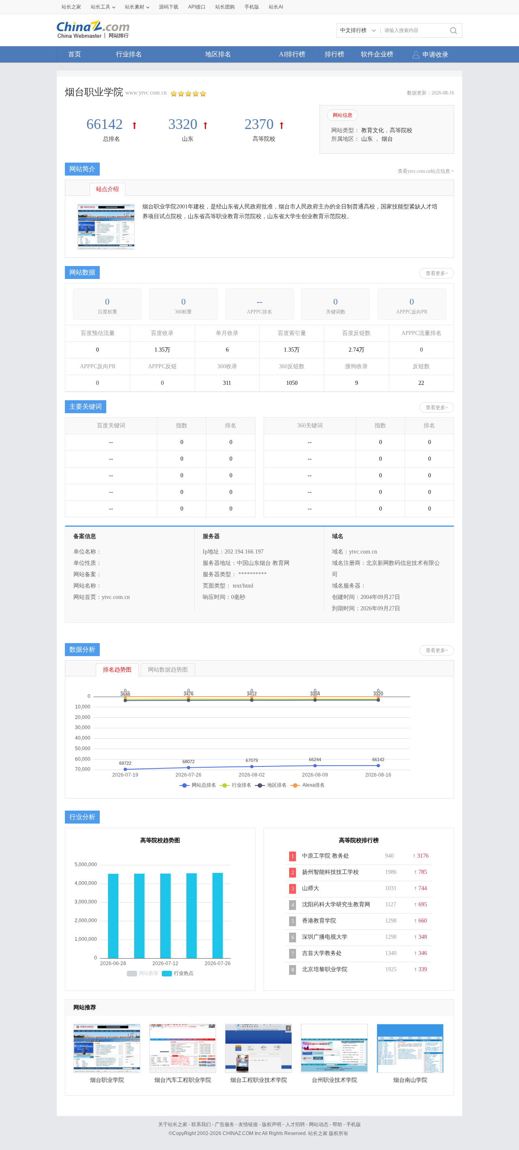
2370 (259, 124)
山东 (187, 139)
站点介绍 (107, 189)
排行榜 (334, 54)
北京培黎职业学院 (324, 969)
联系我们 (201, 1124)
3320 (182, 124)
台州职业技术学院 (334, 1080)
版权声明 (271, 1124)
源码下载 (168, 7)
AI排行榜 (292, 54)
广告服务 (224, 1124)
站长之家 (71, 7)
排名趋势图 (117, 670)
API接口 (197, 7)
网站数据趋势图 (168, 670)
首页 (74, 54)
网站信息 (342, 115)
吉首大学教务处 (322, 953)
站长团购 (225, 7)
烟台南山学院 (410, 1080)
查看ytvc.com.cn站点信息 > (426, 171)
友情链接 (248, 1124)
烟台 (387, 139)
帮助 (337, 1124)
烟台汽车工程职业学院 (182, 1080)
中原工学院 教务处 (325, 856)
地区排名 (218, 54)
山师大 (310, 888)
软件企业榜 (377, 54)
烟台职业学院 (107, 1080)
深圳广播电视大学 (324, 937)
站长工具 (100, 7)
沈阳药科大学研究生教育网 (336, 904)
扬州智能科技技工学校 (330, 872)
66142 (106, 124)
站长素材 (134, 7)
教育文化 (372, 130)
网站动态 (318, 1124)
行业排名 (129, 54)
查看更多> (437, 273)
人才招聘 (295, 1124)
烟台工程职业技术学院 (258, 1080)
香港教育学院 (319, 921)
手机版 (353, 1124)
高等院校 (264, 139)
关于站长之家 (172, 1124)
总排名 (111, 139)
